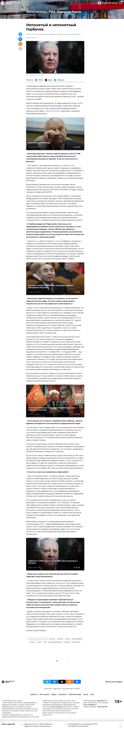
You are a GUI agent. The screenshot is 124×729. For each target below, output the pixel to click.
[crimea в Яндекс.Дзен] (62, 682)
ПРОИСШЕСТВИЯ (67, 689)
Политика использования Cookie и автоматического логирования (20, 712)
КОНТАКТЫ (62, 695)
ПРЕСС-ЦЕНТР (44, 695)
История (32, 642)
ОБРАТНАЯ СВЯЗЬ (74, 695)
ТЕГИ (92, 695)
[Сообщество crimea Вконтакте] (54, 682)
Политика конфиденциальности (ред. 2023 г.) (17, 715)
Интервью (60, 639)
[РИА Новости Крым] (10, 3)
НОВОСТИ (34, 695)
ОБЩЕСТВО (57, 689)
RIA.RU (85, 695)
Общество (67, 642)
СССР (44, 642)
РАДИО (53, 695)
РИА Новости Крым (53, 111)
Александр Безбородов (55, 642)
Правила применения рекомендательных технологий (20, 717)
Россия (39, 642)
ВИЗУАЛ (77, 689)
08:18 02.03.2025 (31, 37)
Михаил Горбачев (77, 639)
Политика (52, 639)
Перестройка (76, 642)
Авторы (67, 639)
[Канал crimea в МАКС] (77, 682)
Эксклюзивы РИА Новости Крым (37, 639)
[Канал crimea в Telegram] (47, 682)
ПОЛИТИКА (48, 689)
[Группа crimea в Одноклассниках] (69, 682)
